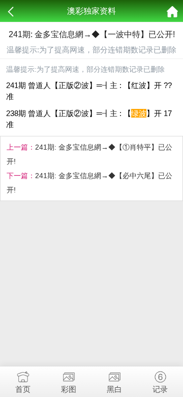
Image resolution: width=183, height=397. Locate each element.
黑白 (114, 389)
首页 (22, 389)
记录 (160, 389)
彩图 (68, 389)
